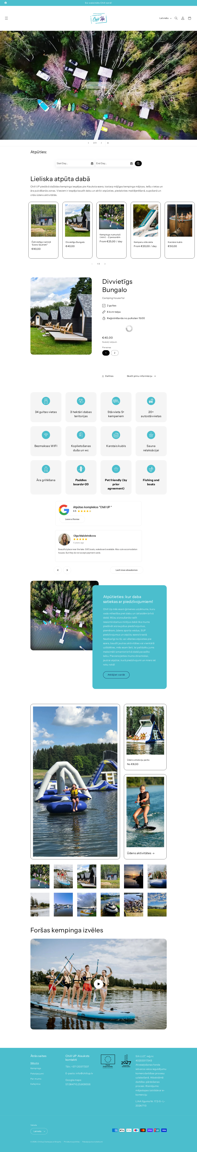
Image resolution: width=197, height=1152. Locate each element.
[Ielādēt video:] (98, 984)
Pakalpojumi (37, 1073)
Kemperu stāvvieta (143, 242)
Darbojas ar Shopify (52, 1142)
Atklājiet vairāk (116, 674)
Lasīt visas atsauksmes (127, 570)
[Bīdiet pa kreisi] (92, 264)
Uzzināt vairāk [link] (98, 85)
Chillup (40, 1142)
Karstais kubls (175, 242)
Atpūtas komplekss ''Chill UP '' (92, 507)
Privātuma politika (72, 1142)
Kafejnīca (35, 1084)
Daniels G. (79, 534)
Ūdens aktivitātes (139, 853)
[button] (6, 18)
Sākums (34, 1063)
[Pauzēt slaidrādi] (108, 143)
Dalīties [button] (109, 376)
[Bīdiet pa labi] (105, 264)
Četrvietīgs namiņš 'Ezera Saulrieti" (41, 243)
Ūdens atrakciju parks (138, 760)
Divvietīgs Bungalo (75, 242)
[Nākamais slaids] (101, 143)
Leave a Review (72, 519)
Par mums (35, 1079)
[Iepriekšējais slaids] (88, 143)
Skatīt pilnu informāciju (139, 376)
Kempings (35, 1068)
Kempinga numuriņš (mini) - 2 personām (110, 236)
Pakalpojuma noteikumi (92, 1142)
